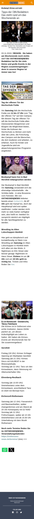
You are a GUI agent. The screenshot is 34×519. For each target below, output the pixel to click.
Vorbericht (18, 201)
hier (12, 264)
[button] (3, 3)
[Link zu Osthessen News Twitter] (21, 513)
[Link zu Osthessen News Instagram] (17, 513)
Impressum (17, 502)
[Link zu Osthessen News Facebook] (13, 513)
